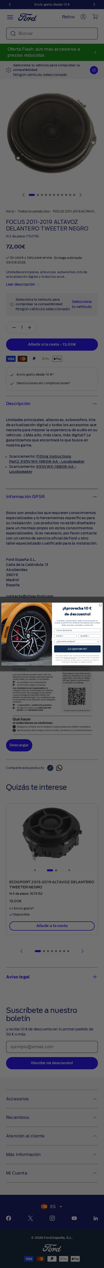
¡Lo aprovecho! (77, 649)
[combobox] (76, 641)
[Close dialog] (100, 605)
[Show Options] (98, 641)
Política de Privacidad (70, 657)
